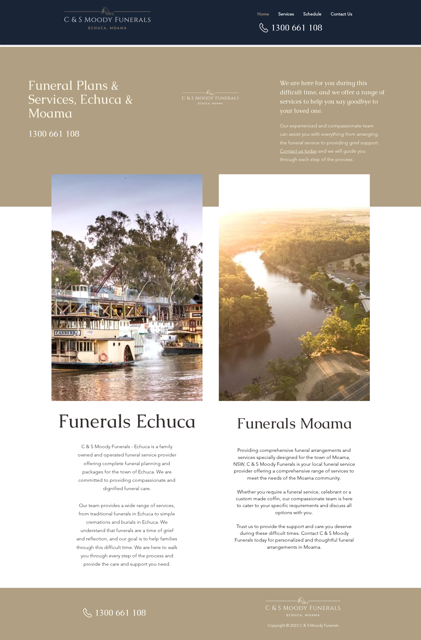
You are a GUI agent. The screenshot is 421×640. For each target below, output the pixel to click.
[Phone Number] (264, 28)
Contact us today (298, 151)
